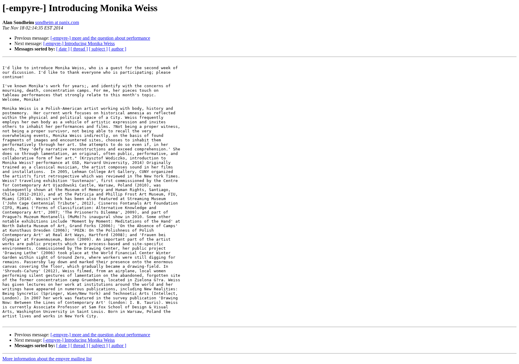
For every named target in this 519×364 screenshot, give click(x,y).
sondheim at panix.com (57, 22)
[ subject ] (98, 48)
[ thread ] (79, 48)
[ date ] (62, 48)
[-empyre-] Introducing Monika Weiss (79, 43)
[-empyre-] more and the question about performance (100, 38)
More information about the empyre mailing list (47, 358)
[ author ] (117, 48)
